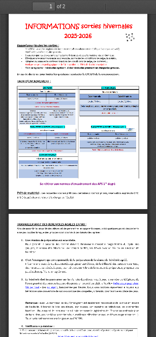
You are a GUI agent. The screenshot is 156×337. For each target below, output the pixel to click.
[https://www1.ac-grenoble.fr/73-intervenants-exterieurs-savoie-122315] (78, 184)
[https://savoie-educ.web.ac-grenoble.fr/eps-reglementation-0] (126, 284)
